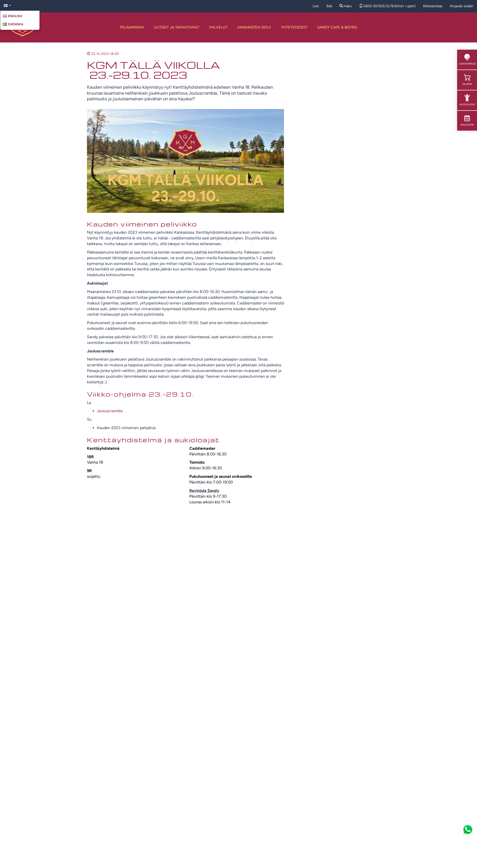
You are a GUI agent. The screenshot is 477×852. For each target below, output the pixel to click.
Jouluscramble (110, 410)
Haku (347, 6)
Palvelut (218, 27)
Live (316, 6)
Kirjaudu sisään (461, 6)
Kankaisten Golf (254, 27)
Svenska (15, 24)
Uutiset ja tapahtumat (176, 27)
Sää (329, 6)
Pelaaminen (132, 27)
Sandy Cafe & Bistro (337, 27)
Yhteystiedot (294, 27)
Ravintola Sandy (204, 490)
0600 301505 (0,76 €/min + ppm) (389, 6)
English (15, 16)
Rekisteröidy (432, 6)
